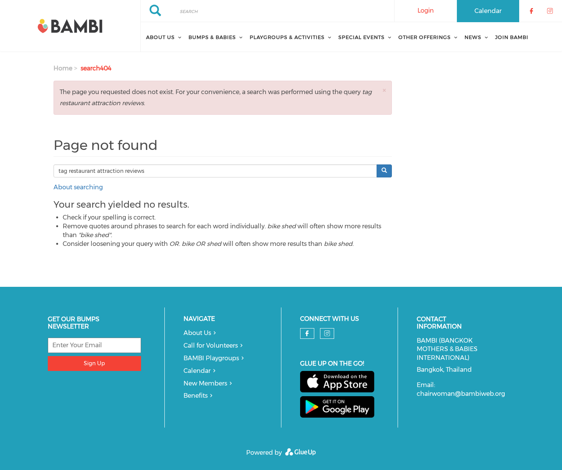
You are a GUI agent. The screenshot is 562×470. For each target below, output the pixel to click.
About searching (78, 187)
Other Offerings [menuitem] (424, 37)
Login (425, 10)
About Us (197, 333)
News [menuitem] (473, 37)
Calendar (488, 11)
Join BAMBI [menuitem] (511, 37)
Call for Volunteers (211, 345)
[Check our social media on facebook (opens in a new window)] (307, 333)
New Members (205, 383)
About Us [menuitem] (160, 37)
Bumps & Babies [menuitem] (212, 37)
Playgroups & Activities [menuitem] (287, 37)
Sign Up (94, 363)
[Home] (70, 26)
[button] (384, 90)
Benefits (196, 395)
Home (63, 68)
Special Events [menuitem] (361, 37)
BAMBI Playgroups (211, 358)
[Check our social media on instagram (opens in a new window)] (327, 333)
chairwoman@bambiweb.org (461, 393)
